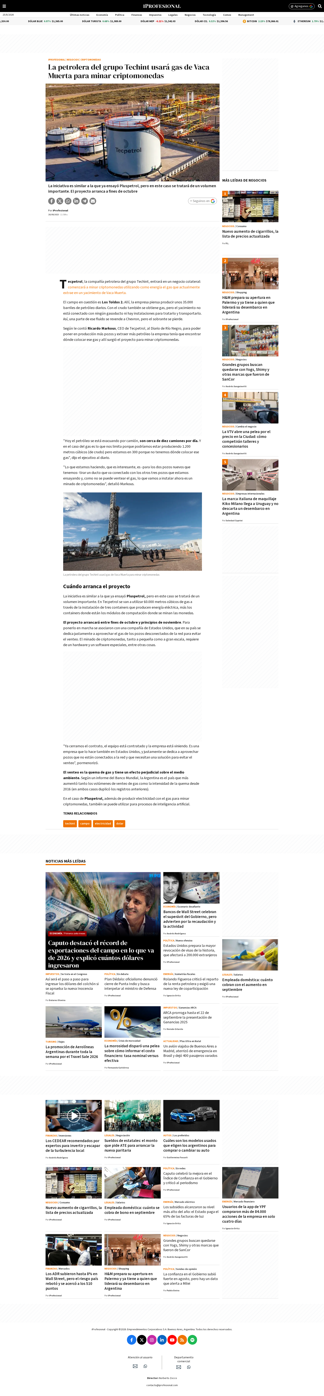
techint (70, 824)
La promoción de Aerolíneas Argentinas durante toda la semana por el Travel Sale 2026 (72, 1051)
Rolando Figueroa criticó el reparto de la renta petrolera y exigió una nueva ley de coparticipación (190, 984)
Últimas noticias (79, 15)
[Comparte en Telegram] (84, 201)
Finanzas (136, 15)
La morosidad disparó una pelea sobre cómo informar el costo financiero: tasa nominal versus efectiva (132, 1053)
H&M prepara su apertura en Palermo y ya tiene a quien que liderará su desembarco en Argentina (248, 305)
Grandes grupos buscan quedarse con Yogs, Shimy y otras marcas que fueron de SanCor (245, 372)
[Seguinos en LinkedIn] (162, 1340)
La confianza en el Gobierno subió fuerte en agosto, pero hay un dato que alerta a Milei (190, 1279)
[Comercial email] (178, 1367)
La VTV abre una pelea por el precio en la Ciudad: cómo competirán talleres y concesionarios (246, 439)
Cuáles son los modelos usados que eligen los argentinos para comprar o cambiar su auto (189, 1145)
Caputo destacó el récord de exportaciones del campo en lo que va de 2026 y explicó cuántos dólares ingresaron (101, 954)
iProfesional (56, 59)
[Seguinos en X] (141, 1340)
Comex (227, 15)
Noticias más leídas (66, 861)
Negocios (190, 15)
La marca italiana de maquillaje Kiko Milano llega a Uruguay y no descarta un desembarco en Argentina (250, 506)
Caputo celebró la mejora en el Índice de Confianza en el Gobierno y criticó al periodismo (190, 1178)
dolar (119, 824)
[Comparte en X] (59, 201)
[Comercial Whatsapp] (189, 1367)
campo (85, 824)
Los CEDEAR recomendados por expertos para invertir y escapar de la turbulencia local (73, 1145)
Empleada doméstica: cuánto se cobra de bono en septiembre (132, 1210)
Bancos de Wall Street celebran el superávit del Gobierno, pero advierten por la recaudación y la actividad (190, 919)
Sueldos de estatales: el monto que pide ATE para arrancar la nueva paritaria (131, 1145)
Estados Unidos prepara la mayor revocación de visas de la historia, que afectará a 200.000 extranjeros (190, 950)
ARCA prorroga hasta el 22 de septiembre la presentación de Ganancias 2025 (187, 1017)
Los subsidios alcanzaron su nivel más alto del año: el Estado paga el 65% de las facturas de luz (191, 1212)
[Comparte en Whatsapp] (68, 201)
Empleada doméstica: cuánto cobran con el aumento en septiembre (247, 984)
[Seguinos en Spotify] (192, 1340)
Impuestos (155, 15)
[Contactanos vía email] (135, 1366)
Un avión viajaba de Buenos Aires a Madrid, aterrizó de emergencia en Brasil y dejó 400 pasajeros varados (190, 1051)
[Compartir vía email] (92, 201)
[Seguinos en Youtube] (172, 1340)
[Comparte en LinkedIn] (76, 201)
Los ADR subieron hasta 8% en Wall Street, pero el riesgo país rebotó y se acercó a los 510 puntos (72, 1281)
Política (119, 15)
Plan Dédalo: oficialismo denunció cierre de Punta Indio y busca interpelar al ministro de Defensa (131, 984)
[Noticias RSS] (182, 1340)
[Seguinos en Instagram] (152, 1340)
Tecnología (209, 15)
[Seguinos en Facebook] (131, 1340)
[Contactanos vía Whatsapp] (145, 1366)
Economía (102, 15)
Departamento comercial (184, 1359)
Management (246, 15)
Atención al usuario (140, 1357)
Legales (173, 15)
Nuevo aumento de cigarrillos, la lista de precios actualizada (250, 234)
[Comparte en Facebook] (51, 201)
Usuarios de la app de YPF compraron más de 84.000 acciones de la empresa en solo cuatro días (248, 1214)
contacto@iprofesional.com (162, 1385)
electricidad (103, 824)
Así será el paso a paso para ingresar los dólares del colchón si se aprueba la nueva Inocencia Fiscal (72, 986)
